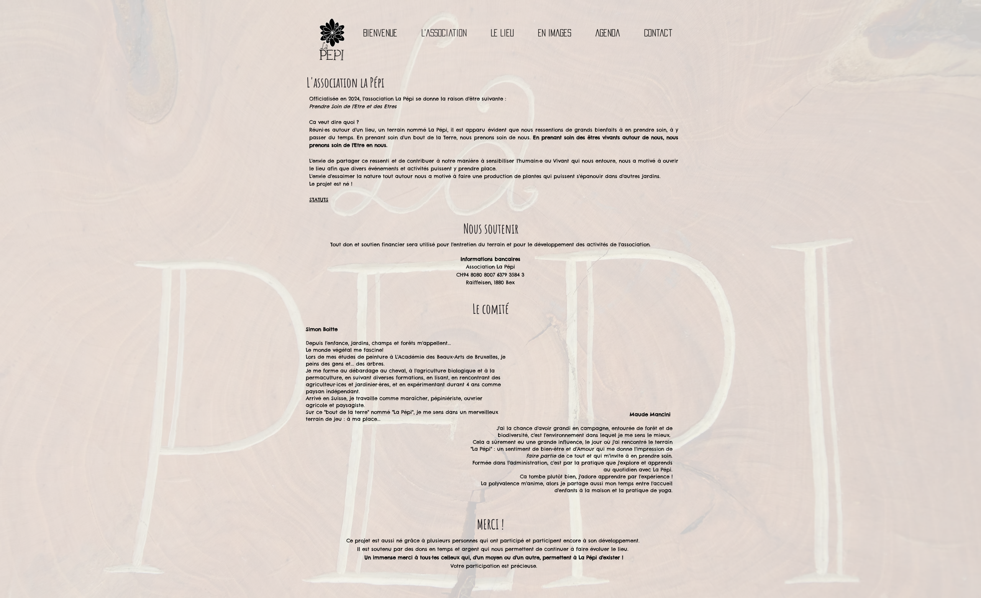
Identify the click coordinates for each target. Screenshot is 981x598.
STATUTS (318, 199)
